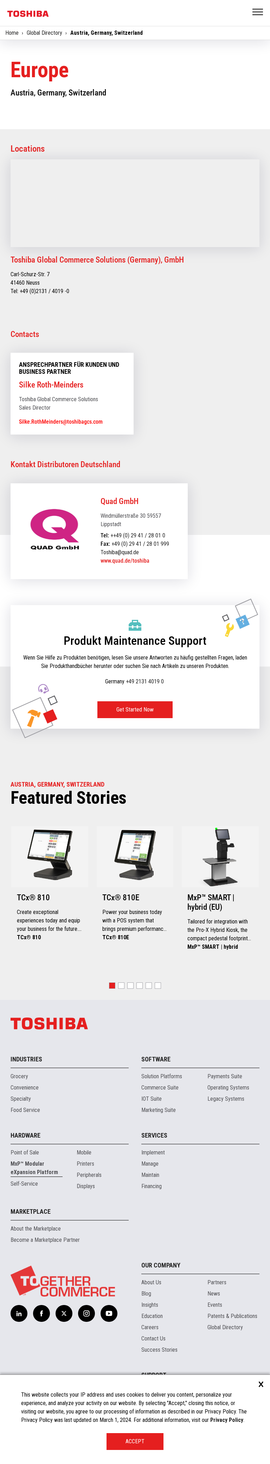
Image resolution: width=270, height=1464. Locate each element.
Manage (150, 1163)
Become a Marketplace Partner (45, 1240)
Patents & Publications (232, 1316)
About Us (151, 1282)
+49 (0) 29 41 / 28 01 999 (140, 544)
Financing (151, 1186)
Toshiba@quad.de (120, 552)
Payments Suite (224, 1076)
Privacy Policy (226, 1420)
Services (154, 1135)
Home (12, 32)
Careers (150, 1327)
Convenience (25, 1087)
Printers (85, 1163)
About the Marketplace (36, 1228)
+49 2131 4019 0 (145, 681)
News (213, 1293)
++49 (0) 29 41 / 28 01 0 (137, 535)
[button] (112, 985)
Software (156, 1059)
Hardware (25, 1135)
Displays (86, 1186)
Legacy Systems (225, 1098)
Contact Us (153, 1338)
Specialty (21, 1098)
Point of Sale (25, 1152)
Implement (153, 1152)
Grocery (19, 1076)
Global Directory (44, 32)
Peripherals (89, 1175)
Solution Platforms (161, 1076)
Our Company (160, 1265)
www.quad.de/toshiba (125, 560)
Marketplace (31, 1211)
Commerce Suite (160, 1087)
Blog (146, 1293)
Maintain (150, 1175)
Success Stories (159, 1349)
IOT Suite (151, 1098)
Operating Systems (228, 1087)
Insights (149, 1304)
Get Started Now (135, 709)
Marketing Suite (158, 1110)
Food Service (25, 1110)
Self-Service (24, 1183)
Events (214, 1304)
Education (152, 1316)
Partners (216, 1282)
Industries (26, 1059)
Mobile (84, 1152)
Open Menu (258, 12)
